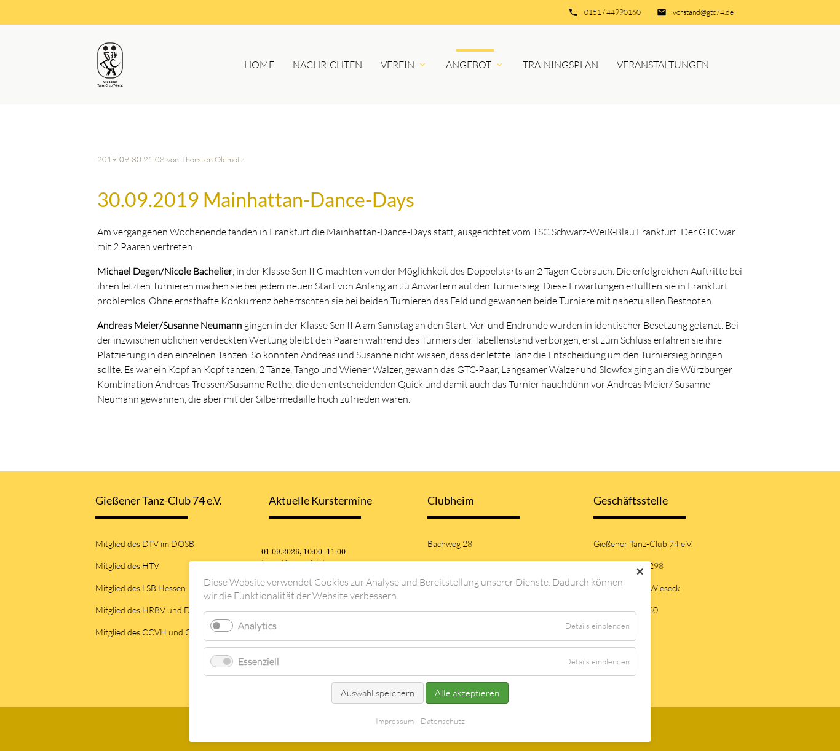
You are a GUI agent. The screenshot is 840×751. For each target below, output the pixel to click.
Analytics (257, 625)
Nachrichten (327, 64)
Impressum (395, 721)
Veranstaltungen (663, 64)
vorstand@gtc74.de (703, 12)
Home (259, 64)
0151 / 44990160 (612, 12)
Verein (397, 64)
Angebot (468, 64)
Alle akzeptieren (467, 693)
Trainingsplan (560, 64)
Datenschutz (443, 721)
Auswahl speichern (377, 693)
